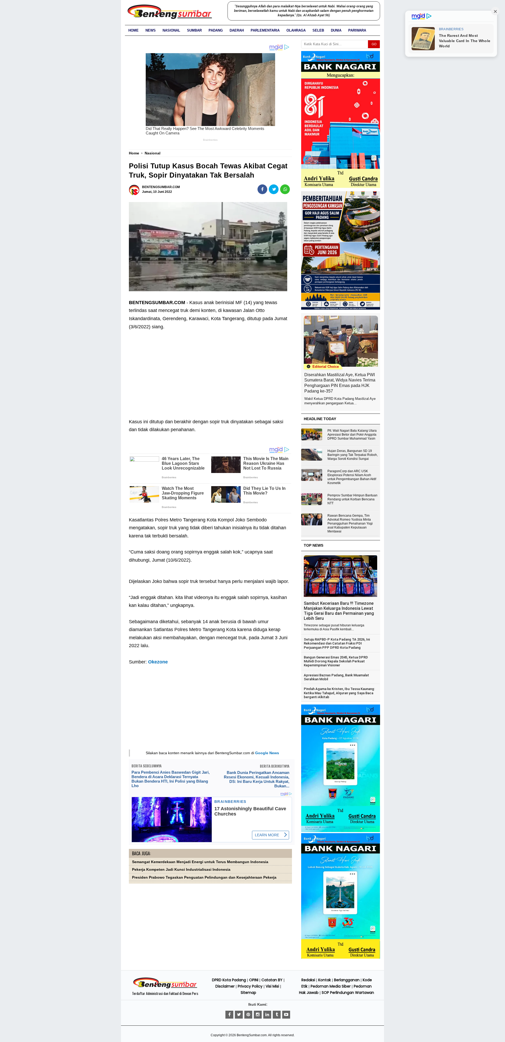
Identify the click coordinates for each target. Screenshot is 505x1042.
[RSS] (286, 1015)
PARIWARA (357, 30)
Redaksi (308, 980)
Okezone (158, 662)
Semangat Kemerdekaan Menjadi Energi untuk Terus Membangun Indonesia (200, 862)
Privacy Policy (250, 986)
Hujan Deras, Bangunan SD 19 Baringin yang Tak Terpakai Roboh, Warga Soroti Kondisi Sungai (352, 455)
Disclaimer (225, 986)
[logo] (165, 987)
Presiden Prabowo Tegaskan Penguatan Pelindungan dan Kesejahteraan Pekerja (204, 877)
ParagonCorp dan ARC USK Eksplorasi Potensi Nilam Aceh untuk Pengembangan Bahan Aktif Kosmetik (351, 477)
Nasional (171, 30)
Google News (267, 753)
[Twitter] (239, 1015)
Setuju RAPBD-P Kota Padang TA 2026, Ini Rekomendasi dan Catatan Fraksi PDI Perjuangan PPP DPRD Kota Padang (337, 643)
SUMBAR (194, 30)
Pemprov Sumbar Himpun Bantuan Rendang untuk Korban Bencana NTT (352, 499)
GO (374, 44)
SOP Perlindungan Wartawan (348, 992)
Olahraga (296, 30)
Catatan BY (271, 980)
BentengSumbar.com (252, 1035)
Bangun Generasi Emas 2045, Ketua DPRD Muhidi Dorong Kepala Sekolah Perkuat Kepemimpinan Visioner (336, 661)
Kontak (324, 980)
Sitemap (248, 992)
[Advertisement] (210, 370)
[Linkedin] (267, 1015)
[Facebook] (229, 1015)
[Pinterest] (248, 1015)
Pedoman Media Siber (331, 986)
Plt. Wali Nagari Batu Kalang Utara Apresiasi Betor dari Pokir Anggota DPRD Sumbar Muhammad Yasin (352, 434)
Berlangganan (347, 980)
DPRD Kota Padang (229, 980)
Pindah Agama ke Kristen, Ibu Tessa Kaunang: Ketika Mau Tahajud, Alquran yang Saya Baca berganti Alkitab (339, 693)
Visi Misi (272, 986)
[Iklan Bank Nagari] (340, 831)
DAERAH (237, 30)
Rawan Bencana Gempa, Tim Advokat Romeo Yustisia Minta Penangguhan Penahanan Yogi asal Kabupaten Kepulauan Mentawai (350, 523)
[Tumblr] (277, 1015)
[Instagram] (258, 1015)
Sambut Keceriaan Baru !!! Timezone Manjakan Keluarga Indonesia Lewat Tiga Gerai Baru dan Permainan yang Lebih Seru (339, 611)
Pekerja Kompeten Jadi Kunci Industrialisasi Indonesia (181, 870)
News (150, 30)
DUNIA (336, 30)
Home (133, 30)
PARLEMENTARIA (265, 30)
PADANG (216, 30)
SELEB (318, 30)
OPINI (253, 980)
